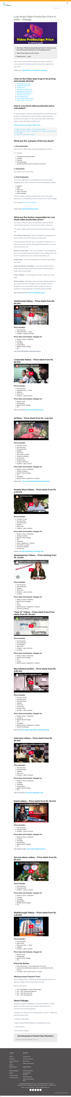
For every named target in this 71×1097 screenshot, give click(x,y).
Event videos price (22, 96)
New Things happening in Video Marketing (35, 730)
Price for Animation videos (36, 293)
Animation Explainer (14, 1070)
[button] (67, 3)
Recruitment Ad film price (24, 93)
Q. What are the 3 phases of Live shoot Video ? (30, 129)
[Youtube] (38, 1090)
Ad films (11, 1073)
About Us (11, 1056)
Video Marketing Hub (28, 1070)
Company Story (26, 1056)
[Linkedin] (35, 1090)
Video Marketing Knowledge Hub (32, 551)
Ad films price (21, 87)
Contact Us (12, 1058)
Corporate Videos (13, 1075)
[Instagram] (40, 1090)
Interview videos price (23, 94)
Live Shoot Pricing (13, 1077)
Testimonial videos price (24, 84)
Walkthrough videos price (24, 100)
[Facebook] (30, 1090)
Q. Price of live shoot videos (25, 134)
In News (11, 1065)
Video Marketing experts (29, 209)
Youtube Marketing (27, 1076)
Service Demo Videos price (25, 98)
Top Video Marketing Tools (34, 792)
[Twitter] (33, 1090)
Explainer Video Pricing (28, 1063)
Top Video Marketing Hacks (34, 410)
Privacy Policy (26, 1061)
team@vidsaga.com (44, 1087)
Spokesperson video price (24, 91)
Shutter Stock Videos (30, 202)
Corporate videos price (24, 85)
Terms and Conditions (28, 1058)
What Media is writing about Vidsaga (34, 70)
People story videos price (24, 89)
